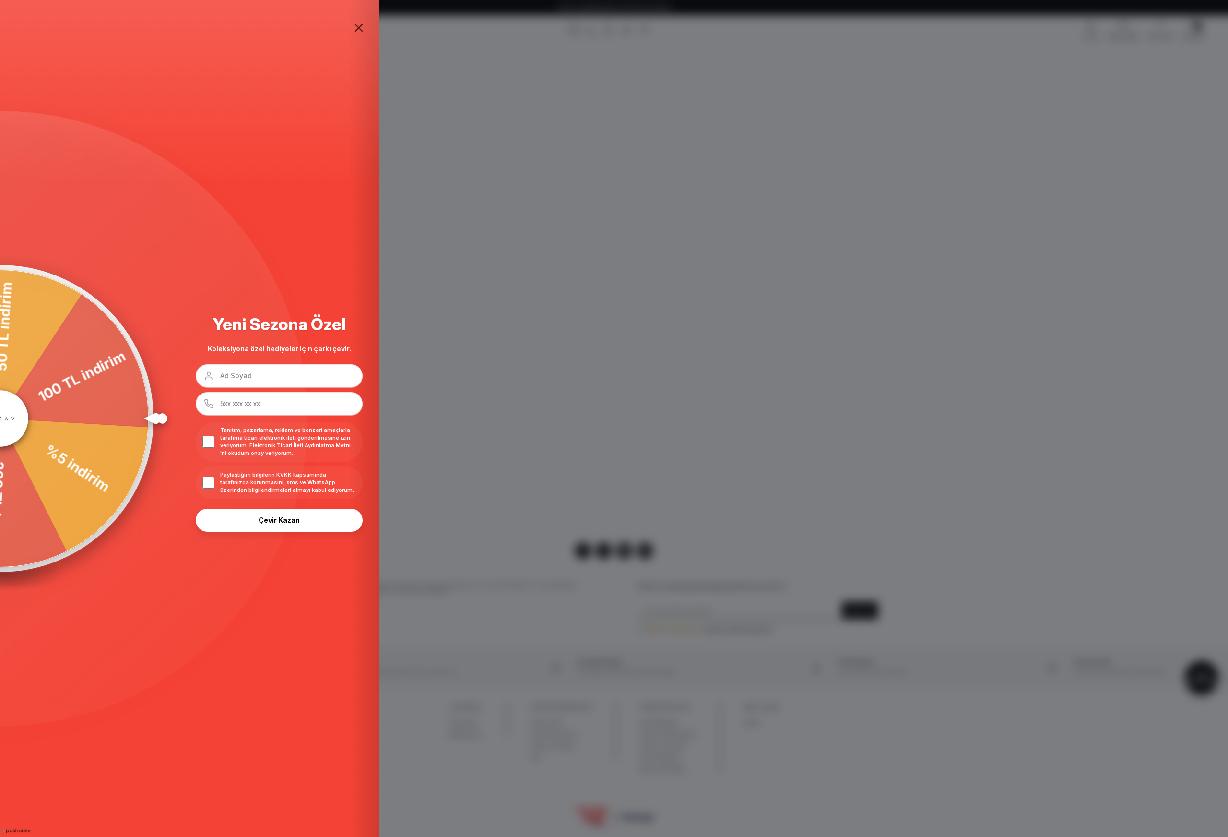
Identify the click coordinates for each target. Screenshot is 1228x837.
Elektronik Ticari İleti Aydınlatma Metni (300, 445)
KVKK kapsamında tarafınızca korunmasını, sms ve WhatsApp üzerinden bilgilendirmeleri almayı (277, 482)
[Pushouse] (15, 831)
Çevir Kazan (279, 520)
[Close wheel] (358, 27)
